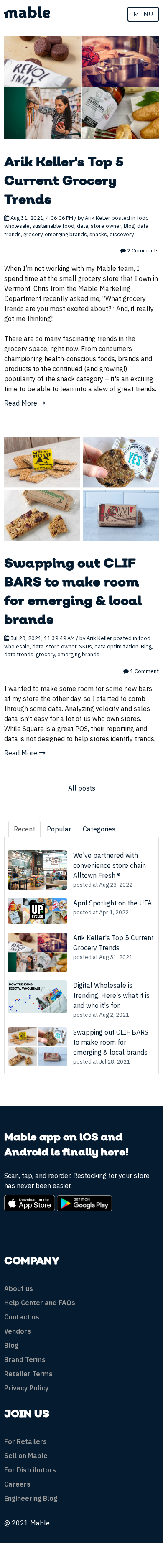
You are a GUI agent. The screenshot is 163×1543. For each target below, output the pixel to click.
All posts (81, 788)
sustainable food (53, 226)
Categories (99, 829)
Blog (129, 226)
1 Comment (144, 671)
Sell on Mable (26, 1455)
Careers (17, 1484)
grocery (32, 234)
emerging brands (66, 234)
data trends (18, 654)
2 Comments (142, 250)
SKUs (85, 646)
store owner (106, 226)
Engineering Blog (30, 1498)
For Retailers (25, 1441)
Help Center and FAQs (39, 1302)
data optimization (116, 646)
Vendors (17, 1331)
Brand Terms (25, 1359)
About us (18, 1288)
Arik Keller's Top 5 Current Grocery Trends (64, 181)
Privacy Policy (26, 1388)
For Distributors (30, 1470)
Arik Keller (97, 218)
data (82, 226)
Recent (24, 829)
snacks (98, 234)
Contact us (21, 1317)
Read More (21, 403)
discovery (122, 234)
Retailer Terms (28, 1374)
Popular (59, 829)
